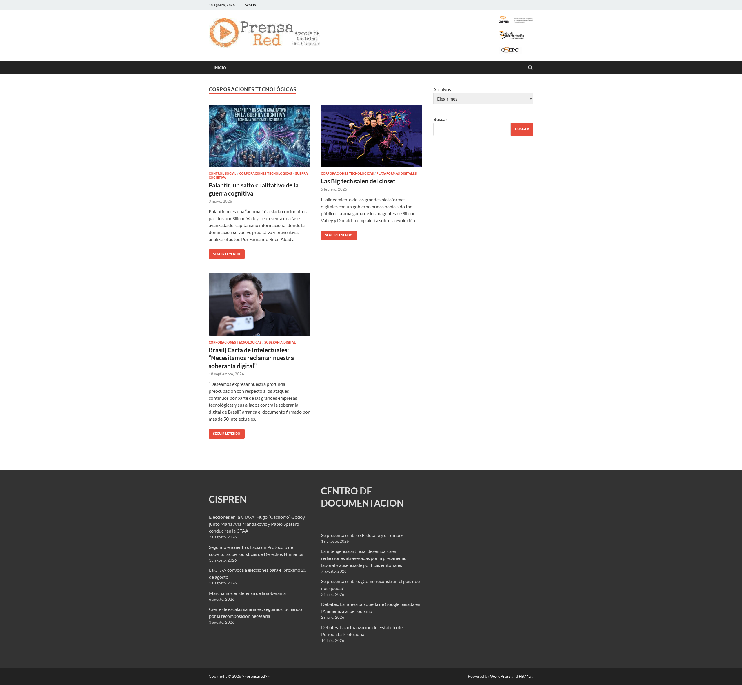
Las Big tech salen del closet (358, 181)
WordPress (500, 676)
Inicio (220, 67)
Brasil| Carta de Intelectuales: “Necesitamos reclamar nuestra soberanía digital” (251, 357)
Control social (222, 173)
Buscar (440, 119)
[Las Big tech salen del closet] (371, 136)
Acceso (250, 5)
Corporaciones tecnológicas (265, 173)
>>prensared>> (256, 676)
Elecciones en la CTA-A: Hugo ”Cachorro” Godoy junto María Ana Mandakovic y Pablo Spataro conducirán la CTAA (257, 524)
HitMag (525, 676)
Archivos (442, 89)
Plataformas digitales (397, 173)
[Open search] (530, 68)
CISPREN (228, 499)
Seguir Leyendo (224, 252)
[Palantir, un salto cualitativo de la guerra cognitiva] (259, 136)
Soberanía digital (280, 342)
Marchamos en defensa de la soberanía (247, 593)
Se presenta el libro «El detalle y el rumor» (362, 535)
